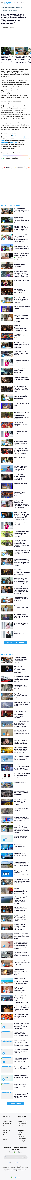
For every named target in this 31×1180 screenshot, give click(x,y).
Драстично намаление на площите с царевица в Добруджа (21, 1051)
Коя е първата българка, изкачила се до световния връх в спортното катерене (21, 1060)
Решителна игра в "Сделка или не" (21, 404)
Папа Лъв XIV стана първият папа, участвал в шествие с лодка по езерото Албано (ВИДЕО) (21, 767)
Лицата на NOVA (22, 1121)
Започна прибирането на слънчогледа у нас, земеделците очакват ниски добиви (21, 1026)
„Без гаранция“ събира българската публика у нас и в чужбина (22, 962)
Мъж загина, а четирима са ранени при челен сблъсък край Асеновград (21, 954)
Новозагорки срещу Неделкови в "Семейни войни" (20, 494)
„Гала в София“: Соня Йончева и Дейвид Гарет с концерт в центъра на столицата (21, 345)
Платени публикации (20, 1170)
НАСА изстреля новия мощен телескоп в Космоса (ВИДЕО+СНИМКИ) (21, 731)
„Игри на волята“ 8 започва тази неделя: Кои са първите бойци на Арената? (21, 300)
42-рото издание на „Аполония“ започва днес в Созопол (21, 353)
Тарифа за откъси (5, 1167)
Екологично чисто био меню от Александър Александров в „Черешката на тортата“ (21, 265)
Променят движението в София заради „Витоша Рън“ (21, 1068)
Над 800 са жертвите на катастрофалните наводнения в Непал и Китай (21, 918)
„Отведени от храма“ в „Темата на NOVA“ (21, 624)
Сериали (5, 1137)
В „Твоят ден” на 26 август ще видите (21, 523)
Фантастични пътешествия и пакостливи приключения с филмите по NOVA (22, 572)
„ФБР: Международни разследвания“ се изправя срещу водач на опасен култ (21, 389)
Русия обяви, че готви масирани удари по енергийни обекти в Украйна (20, 802)
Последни (6, 1119)
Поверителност (7, 1169)
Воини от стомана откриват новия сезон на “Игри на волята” (21, 210)
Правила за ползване (22, 1169)
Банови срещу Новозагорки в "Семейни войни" (21, 335)
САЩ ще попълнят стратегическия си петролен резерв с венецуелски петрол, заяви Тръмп (20, 669)
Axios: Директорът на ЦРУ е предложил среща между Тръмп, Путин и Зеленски (21, 1095)
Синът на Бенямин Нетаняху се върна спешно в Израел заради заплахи (21, 1034)
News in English (22, 1140)
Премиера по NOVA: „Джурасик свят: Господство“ (19, 370)
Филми (5, 1139)
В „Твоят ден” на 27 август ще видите (21, 432)
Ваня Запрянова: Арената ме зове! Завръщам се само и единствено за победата (21, 442)
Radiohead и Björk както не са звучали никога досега (21, 378)
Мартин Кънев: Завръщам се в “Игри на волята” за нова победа (21, 598)
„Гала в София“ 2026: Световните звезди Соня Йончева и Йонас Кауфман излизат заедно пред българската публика (21, 516)
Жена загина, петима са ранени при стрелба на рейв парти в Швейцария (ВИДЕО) (21, 936)
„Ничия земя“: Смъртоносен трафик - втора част (21, 607)
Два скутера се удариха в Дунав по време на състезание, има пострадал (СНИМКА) (21, 724)
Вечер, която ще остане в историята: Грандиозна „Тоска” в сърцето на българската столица (21, 451)
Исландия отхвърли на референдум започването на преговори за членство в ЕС (22, 819)
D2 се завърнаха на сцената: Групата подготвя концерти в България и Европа (20, 927)
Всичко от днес (7, 1121)
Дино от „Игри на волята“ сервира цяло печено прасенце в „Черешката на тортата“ (22, 534)
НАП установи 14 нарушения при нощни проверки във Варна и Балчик (20, 909)
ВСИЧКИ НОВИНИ (15, 1103)
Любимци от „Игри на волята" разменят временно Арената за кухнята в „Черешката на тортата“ (21, 543)
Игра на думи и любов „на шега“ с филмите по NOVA (21, 281)
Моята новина (7, 1123)
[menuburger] (2, 3)
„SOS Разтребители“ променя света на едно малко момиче (21, 616)
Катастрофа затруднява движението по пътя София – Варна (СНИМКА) (21, 863)
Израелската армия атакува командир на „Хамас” (20, 1086)
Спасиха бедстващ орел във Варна (21, 809)
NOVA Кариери (22, 1138)
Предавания (6, 1134)
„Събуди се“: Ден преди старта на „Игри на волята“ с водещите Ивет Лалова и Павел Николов (22, 274)
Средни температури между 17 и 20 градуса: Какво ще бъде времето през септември (21, 750)
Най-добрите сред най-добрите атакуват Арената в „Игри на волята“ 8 (21, 468)
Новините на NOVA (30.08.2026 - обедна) (20, 854)
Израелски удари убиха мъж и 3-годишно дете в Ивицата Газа (21, 792)
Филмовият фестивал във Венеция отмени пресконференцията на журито (21, 679)
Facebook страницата (20, 136)
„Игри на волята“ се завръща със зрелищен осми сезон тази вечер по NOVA (21, 220)
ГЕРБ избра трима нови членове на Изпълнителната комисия (21, 872)
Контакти (19, 1167)
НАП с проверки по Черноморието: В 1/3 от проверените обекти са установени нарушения (21, 981)
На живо (22, 3)
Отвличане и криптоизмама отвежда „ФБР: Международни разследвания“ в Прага (21, 328)
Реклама (3, 1166)
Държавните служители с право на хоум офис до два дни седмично (21, 881)
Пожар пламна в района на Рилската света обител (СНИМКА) (22, 704)
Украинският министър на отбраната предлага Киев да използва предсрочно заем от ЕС (21, 741)
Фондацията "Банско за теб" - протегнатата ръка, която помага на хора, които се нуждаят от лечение (21, 945)
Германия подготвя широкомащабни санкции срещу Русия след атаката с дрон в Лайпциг (21, 1043)
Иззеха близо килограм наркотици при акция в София (20, 695)
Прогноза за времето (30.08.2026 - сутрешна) (21, 1076)
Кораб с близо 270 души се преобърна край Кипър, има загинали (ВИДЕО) (21, 758)
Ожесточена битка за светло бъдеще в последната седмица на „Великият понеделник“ (21, 581)
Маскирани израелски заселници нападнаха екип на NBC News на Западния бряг (21, 1008)
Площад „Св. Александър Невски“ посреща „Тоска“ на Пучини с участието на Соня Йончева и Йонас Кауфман (21, 562)
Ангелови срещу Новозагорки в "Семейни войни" (21, 424)
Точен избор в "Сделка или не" (21, 484)
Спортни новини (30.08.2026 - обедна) (20, 845)
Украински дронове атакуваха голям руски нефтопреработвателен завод (21, 972)
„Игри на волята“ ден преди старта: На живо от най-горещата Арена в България (21, 247)
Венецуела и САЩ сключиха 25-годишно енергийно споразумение (22, 775)
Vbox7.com (4, 142)
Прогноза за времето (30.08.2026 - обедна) (20, 836)
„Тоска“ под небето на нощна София (20, 458)
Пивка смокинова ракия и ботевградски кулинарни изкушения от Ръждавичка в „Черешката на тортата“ (21, 318)
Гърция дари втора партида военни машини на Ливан (21, 686)
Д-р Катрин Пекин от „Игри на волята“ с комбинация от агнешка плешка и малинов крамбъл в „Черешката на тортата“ (21, 505)
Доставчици (13, 1167)
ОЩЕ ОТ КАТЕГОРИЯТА (15, 642)
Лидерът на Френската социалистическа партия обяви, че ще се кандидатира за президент (21, 714)
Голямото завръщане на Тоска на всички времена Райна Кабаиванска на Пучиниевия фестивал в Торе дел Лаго (21, 590)
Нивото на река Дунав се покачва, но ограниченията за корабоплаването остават (21, 900)
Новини (15, 3)
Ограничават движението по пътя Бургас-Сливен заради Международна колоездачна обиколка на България (22, 829)
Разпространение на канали (22, 1166)
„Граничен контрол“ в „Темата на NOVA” (20, 632)
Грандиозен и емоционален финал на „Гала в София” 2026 (20, 290)
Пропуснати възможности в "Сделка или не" (22, 307)
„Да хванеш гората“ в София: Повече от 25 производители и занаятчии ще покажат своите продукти (21, 238)
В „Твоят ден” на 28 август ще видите (21, 361)
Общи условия (25, 1167)
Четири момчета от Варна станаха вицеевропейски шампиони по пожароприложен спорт (21, 999)
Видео (4, 1125)
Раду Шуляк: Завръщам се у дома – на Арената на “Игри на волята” (22, 396)
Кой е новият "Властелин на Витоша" (21, 783)
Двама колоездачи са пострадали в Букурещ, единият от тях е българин (21, 660)
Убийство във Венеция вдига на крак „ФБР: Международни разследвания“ (20, 477)
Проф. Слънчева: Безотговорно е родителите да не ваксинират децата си (20, 989)
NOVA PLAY (13, 142)
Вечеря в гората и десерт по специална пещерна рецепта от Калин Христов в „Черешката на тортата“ (21, 415)
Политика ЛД (14, 1169)
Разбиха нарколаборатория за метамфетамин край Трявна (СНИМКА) (20, 891)
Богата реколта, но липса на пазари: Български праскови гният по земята (21, 1016)
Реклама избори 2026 (11, 1166)
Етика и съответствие (10, 1170)
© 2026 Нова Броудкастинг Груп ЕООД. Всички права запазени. (15, 1174)
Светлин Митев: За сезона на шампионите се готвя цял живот (22, 552)
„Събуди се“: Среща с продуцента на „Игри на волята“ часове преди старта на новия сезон (21, 228)
